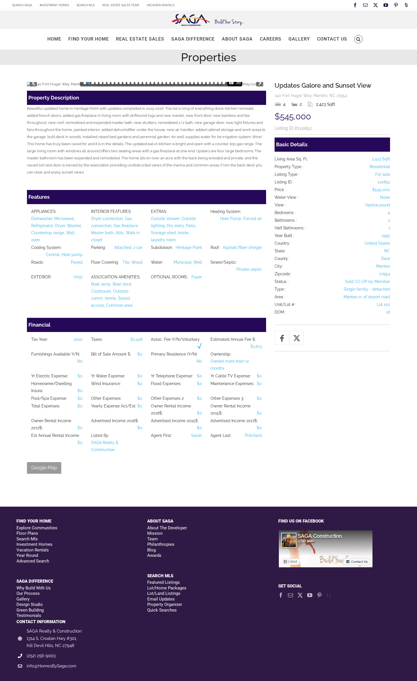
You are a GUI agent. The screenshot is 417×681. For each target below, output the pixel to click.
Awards (154, 555)
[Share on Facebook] (282, 338)
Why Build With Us (33, 588)
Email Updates (161, 599)
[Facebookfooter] (326, 533)
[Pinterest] (319, 595)
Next (259, 82)
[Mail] (290, 595)
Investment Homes (34, 544)
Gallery (23, 599)
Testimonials (28, 615)
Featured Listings (163, 582)
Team (152, 539)
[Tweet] (297, 338)
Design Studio (29, 604)
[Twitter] (300, 595)
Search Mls (27, 539)
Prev (33, 82)
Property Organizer (164, 604)
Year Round (27, 555)
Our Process (28, 593)
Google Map (44, 467)
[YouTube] (309, 595)
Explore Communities (36, 527)
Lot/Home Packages (166, 588)
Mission (155, 533)
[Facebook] (280, 595)
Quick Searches (162, 610)
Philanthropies (160, 544)
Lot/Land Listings (163, 593)
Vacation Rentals (32, 550)
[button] (358, 39)
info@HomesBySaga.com (51, 666)
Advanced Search (32, 561)
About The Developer (167, 527)
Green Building (30, 610)
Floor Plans (27, 533)
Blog (151, 550)
